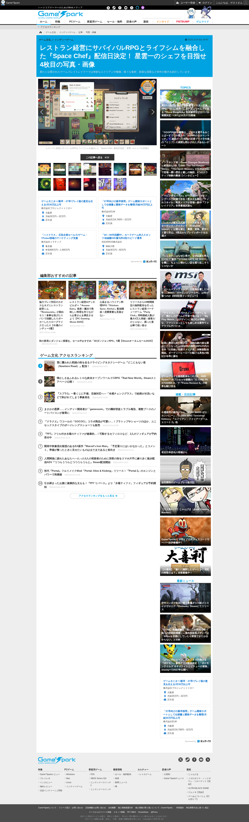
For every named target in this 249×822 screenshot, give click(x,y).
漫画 (145, 21)
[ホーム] (40, 32)
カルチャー (143, 769)
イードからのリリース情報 (100, 812)
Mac (68, 778)
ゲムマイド (202, 21)
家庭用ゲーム (94, 21)
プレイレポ (45, 778)
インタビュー (46, 782)
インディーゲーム (74, 786)
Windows (70, 774)
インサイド (163, 21)
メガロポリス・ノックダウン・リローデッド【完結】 (199, 781)
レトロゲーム (145, 774)
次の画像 (152, 112)
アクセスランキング (50, 27)
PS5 (93, 774)
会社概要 (112, 808)
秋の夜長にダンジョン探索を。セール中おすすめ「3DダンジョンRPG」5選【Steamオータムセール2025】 (96, 342)
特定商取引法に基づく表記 (197, 808)
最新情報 (117, 769)
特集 (57, 21)
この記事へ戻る (97, 157)
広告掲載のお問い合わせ (95, 808)
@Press (154, 812)
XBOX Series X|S (98, 778)
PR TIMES (131, 812)
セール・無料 (114, 21)
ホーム (43, 21)
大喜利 (167, 774)
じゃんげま (193, 774)
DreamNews (143, 812)
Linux (68, 782)
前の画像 (42, 112)
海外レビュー (46, 786)
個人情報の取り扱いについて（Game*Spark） (154, 808)
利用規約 (180, 808)
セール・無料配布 (123, 774)
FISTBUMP (182, 21)
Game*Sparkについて (47, 808)
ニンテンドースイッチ (101, 789)
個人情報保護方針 (125, 808)
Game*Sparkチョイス (174, 778)
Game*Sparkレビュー (50, 774)
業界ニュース (121, 782)
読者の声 (132, 21)
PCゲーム (74, 21)
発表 (117, 778)
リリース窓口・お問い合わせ (71, 808)
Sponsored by (136, 261)
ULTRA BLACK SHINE (198, 788)
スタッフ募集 (119, 812)
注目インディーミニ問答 (51, 790)
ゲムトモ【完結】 (196, 792)
